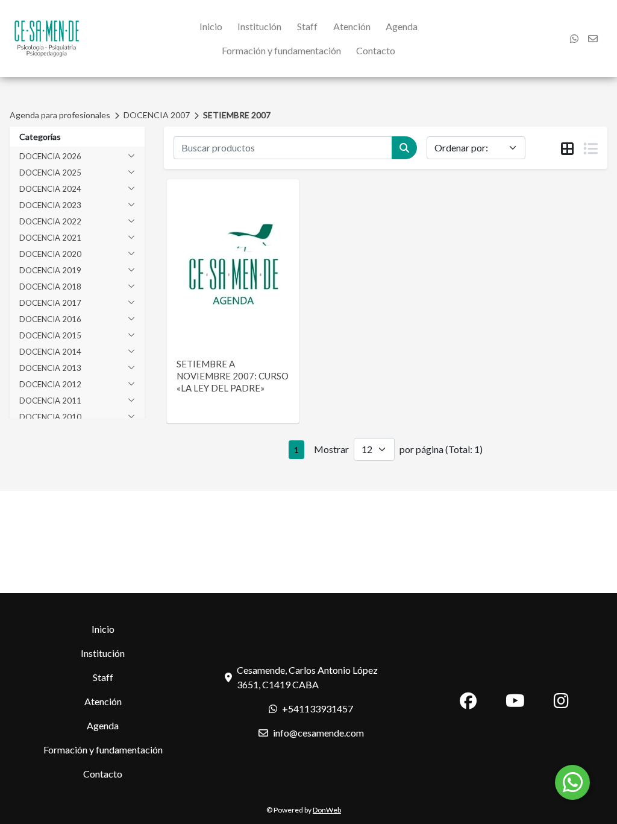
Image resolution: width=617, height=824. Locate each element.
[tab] (567, 148)
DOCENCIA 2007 (157, 115)
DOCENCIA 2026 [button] (50, 156)
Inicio (210, 26)
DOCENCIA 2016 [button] (50, 319)
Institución (259, 26)
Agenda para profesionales (60, 115)
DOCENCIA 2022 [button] (50, 221)
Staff (307, 26)
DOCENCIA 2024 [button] (50, 189)
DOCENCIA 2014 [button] (50, 352)
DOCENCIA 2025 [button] (50, 172)
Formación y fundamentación (281, 50)
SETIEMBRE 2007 (237, 115)
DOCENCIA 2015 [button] (50, 335)
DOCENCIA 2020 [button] (50, 254)
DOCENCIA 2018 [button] (50, 286)
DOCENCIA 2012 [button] (50, 384)
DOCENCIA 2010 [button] (50, 417)
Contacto (375, 50)
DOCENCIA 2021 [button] (50, 237)
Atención (352, 26)
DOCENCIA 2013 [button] (50, 368)
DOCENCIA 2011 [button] (50, 400)
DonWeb (327, 809)
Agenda (402, 26)
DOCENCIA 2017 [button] (50, 303)
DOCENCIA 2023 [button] (50, 205)
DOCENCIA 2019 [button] (50, 270)
